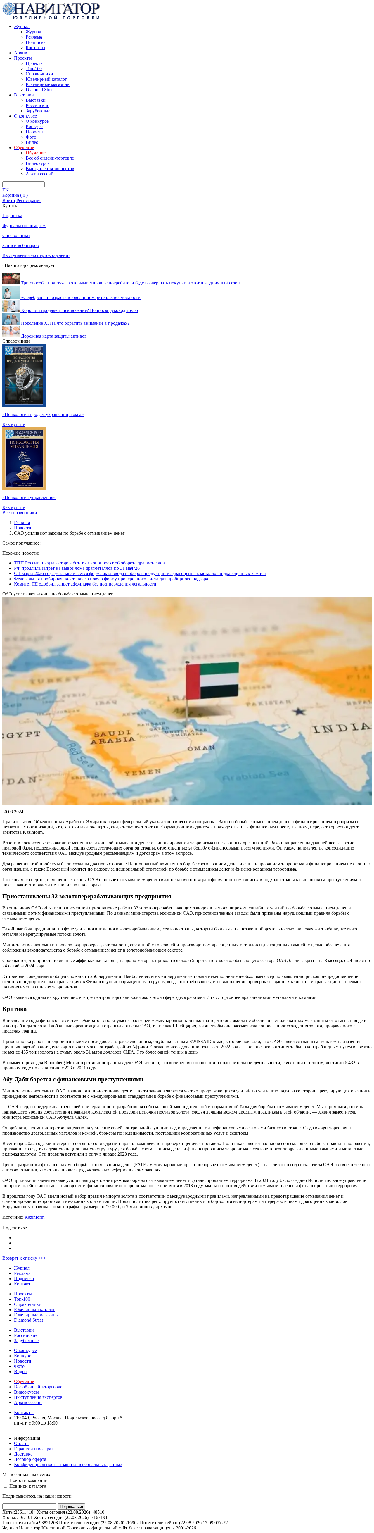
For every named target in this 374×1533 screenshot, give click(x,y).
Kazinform (34, 1217)
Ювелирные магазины (48, 84)
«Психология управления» (29, 497)
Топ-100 (34, 68)
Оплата (21, 1443)
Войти (8, 200)
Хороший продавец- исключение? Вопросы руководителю (79, 310)
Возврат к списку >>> (24, 1258)
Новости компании (28, 1480)
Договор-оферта (30, 1459)
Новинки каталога (27, 1486)
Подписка (36, 42)
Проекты (23, 58)
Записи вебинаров (20, 245)
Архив (20, 52)
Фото (31, 136)
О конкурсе (25, 115)
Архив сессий (39, 173)
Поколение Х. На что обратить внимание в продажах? (75, 323)
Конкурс (34, 126)
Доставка (23, 1453)
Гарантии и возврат (33, 1448)
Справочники (39, 73)
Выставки (24, 94)
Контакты (35, 47)
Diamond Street (40, 89)
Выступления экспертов (50, 168)
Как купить (13, 424)
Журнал (22, 26)
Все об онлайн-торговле (50, 158)
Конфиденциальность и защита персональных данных (68, 1464)
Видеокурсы (38, 163)
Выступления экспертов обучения (36, 255)
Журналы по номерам (24, 225)
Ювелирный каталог (46, 79)
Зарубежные (38, 110)
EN (5, 189)
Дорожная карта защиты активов (54, 335)
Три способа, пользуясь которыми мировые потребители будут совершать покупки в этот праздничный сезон (130, 282)
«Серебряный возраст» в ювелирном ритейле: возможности (81, 297)
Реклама (34, 36)
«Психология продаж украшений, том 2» (43, 414)
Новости (34, 131)
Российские (37, 105)
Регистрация (28, 200)
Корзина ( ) (15, 195)
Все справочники (19, 512)
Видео (32, 142)
